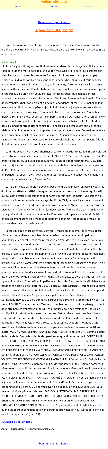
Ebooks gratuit (90, 6)
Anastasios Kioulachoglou (17, 422)
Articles (54, 6)
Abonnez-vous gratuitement (54, 22)
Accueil (18, 6)
